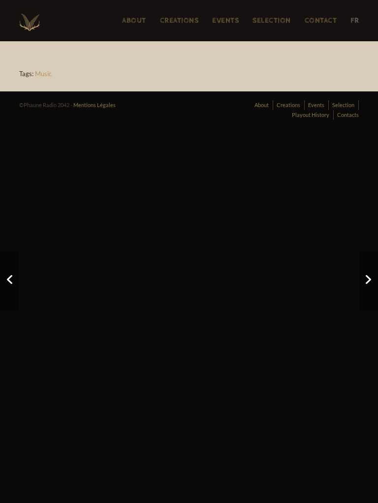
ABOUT (134, 20)
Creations (288, 105)
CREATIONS (179, 20)
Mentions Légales (94, 105)
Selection (343, 105)
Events (316, 105)
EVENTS (225, 20)
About (261, 105)
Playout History (310, 115)
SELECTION (271, 20)
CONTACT (321, 20)
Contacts (348, 115)
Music (43, 74)
